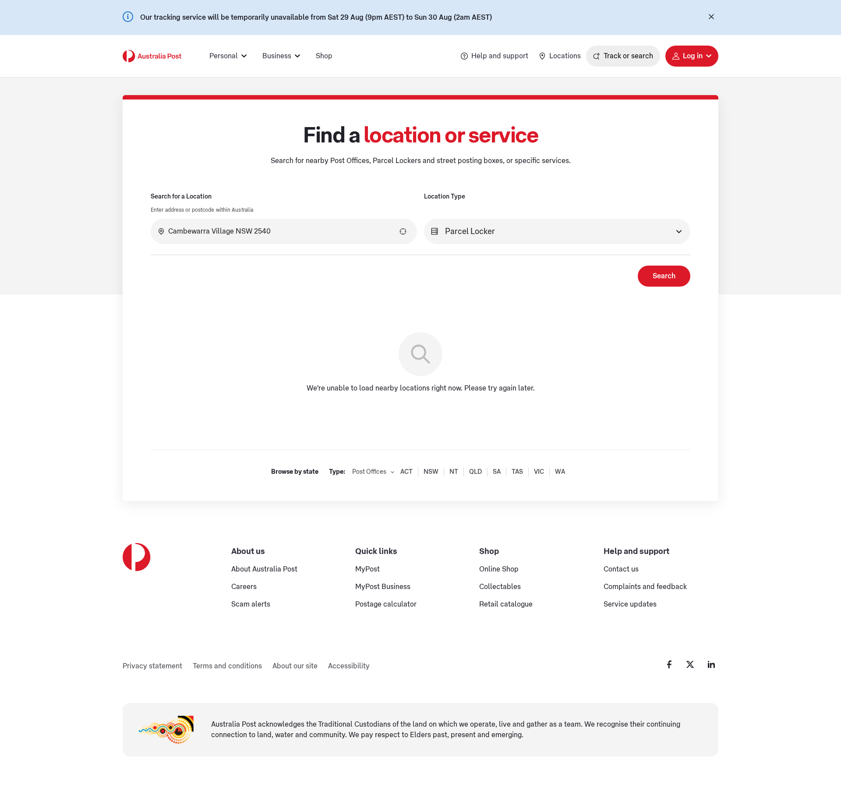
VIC (539, 472)
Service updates (630, 604)
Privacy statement (152, 666)
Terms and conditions (227, 666)
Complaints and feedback (645, 586)
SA (497, 472)
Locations (565, 56)
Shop (324, 56)
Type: (337, 472)
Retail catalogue (506, 604)
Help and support (499, 56)
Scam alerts (250, 604)
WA (560, 472)
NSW (431, 472)
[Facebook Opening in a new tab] (669, 664)
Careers (244, 586)
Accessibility (349, 666)
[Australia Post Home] (152, 56)
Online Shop (499, 569)
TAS (517, 472)
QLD (475, 472)
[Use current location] (403, 231)
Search (664, 276)
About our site (295, 666)
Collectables (500, 586)
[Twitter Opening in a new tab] (690, 664)
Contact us (621, 569)
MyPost (367, 569)
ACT (406, 472)
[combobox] (284, 231)
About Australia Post (264, 569)
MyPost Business (382, 586)
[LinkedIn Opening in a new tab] (711, 664)
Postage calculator (386, 604)
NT (453, 472)
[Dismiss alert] (711, 18)
